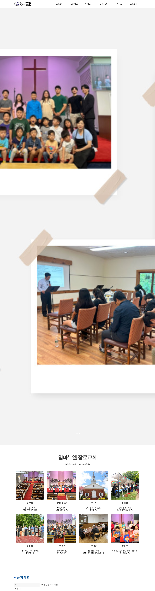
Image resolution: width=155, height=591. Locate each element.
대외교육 (88, 4)
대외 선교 (118, 4)
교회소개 (59, 4)
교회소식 (133, 4)
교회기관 (103, 4)
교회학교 (74, 4)
